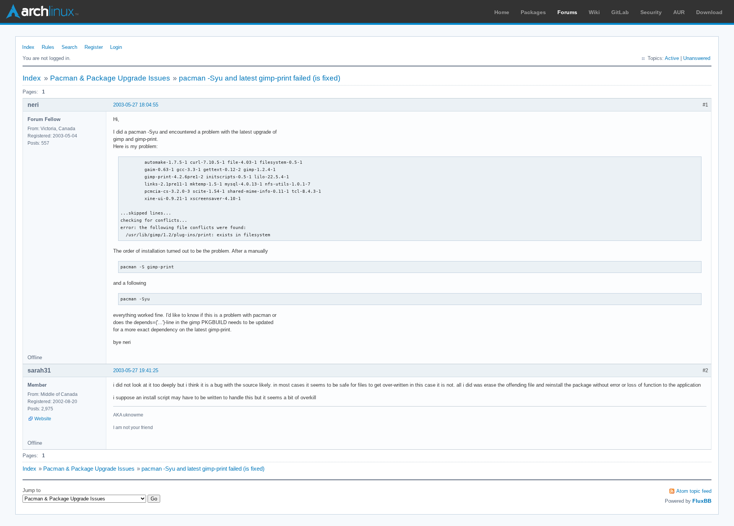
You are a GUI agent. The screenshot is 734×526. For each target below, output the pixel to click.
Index (28, 47)
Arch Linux (42, 11)
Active (672, 58)
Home (501, 12)
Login (116, 47)
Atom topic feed (693, 491)
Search (69, 47)
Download (709, 12)
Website (42, 418)
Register (93, 47)
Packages (533, 12)
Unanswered (696, 58)
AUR (679, 12)
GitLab (620, 12)
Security (651, 12)
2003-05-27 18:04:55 (135, 105)
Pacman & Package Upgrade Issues (110, 78)
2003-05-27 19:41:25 (135, 370)
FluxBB (701, 501)
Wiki (594, 12)
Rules (48, 47)
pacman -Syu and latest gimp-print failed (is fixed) (259, 78)
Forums (567, 12)
